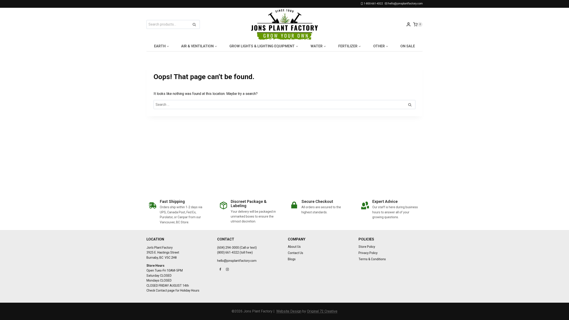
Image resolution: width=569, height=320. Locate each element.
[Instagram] (227, 269)
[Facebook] (220, 269)
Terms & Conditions (372, 259)
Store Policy (367, 246)
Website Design (288, 311)
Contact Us (295, 253)
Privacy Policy (368, 253)
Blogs (292, 259)
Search (195, 24)
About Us (294, 246)
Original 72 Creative (322, 311)
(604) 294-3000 (228, 247)
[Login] (408, 24)
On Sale (407, 46)
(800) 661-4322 (228, 252)
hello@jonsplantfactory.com (236, 260)
